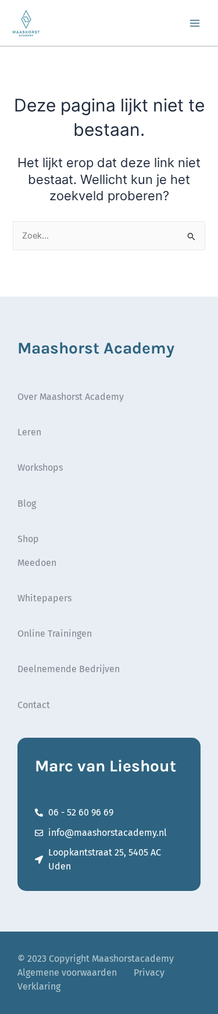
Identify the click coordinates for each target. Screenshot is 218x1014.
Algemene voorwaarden (67, 972)
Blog (26, 503)
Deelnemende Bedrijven (68, 668)
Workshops (40, 467)
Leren (29, 432)
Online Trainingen (54, 633)
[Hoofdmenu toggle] (194, 22)
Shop (28, 538)
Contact (33, 704)
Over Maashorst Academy (70, 396)
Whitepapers (44, 598)
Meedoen (36, 562)
